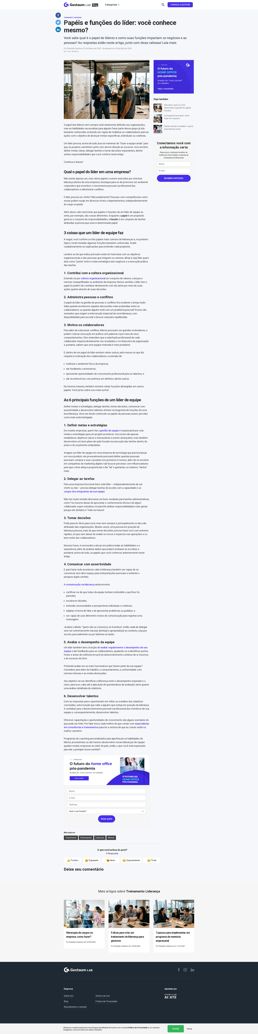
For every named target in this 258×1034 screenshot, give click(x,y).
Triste (153, 860)
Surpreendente (133, 860)
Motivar (111, 838)
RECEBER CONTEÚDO (173, 178)
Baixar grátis (106, 819)
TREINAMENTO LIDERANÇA (73, 17)
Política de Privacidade (138, 1028)
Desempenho (86, 838)
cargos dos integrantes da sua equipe (84, 491)
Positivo (74, 860)
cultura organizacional (93, 278)
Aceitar (175, 1028)
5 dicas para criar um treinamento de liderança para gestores (127, 936)
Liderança (100, 838)
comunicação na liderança (80, 584)
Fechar (189, 1029)
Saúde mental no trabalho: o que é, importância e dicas (179, 127)
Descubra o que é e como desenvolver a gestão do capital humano (177, 108)
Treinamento (70, 838)
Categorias (111, 4)
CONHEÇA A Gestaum (180, 5)
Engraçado (93, 860)
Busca (163, 4)
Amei (112, 860)
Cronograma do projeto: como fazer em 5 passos (176, 117)
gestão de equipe (109, 430)
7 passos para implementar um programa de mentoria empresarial (173, 936)
